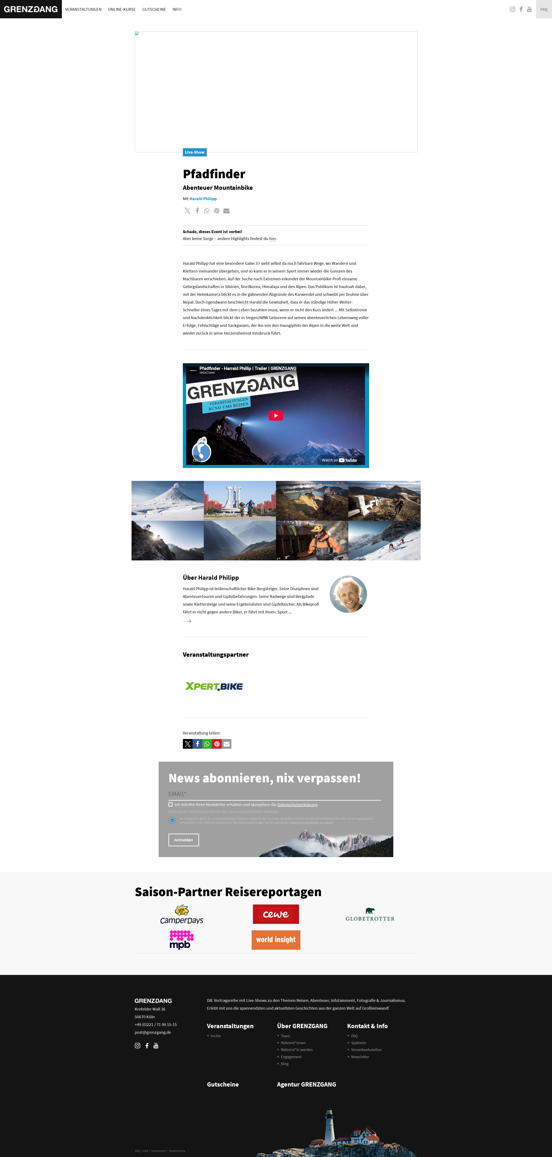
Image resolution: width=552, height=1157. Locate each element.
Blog (285, 1063)
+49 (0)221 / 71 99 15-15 (156, 1024)
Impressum (158, 1151)
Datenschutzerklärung (297, 804)
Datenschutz (177, 1151)
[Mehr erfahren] (202, 621)
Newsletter (360, 1056)
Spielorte (358, 1042)
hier (272, 238)
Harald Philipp (218, 577)
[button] (188, 210)
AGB (145, 1151)
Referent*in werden (297, 1049)
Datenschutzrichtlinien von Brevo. (312, 822)
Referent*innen (293, 1042)
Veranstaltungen (83, 9)
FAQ (137, 1151)
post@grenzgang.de (153, 1032)
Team (285, 1035)
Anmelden (183, 839)
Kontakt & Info (367, 1026)
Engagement (291, 1056)
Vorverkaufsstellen (366, 1049)
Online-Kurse (122, 9)
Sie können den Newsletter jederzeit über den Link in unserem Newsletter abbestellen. (223, 812)
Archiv (216, 1035)
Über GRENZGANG (302, 1026)
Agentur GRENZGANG (306, 1084)
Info (176, 9)
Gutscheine (154, 9)
